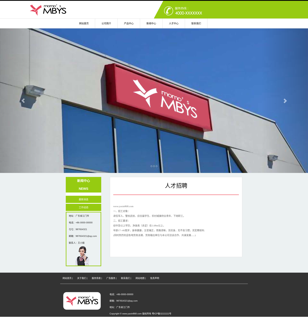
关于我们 (81, 278)
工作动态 (83, 207)
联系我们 (196, 23)
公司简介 (106, 23)
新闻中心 (151, 23)
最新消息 (83, 199)
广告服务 (110, 278)
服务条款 (96, 278)
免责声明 (154, 278)
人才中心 (174, 23)
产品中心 (129, 23)
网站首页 (84, 23)
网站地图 (140, 278)
